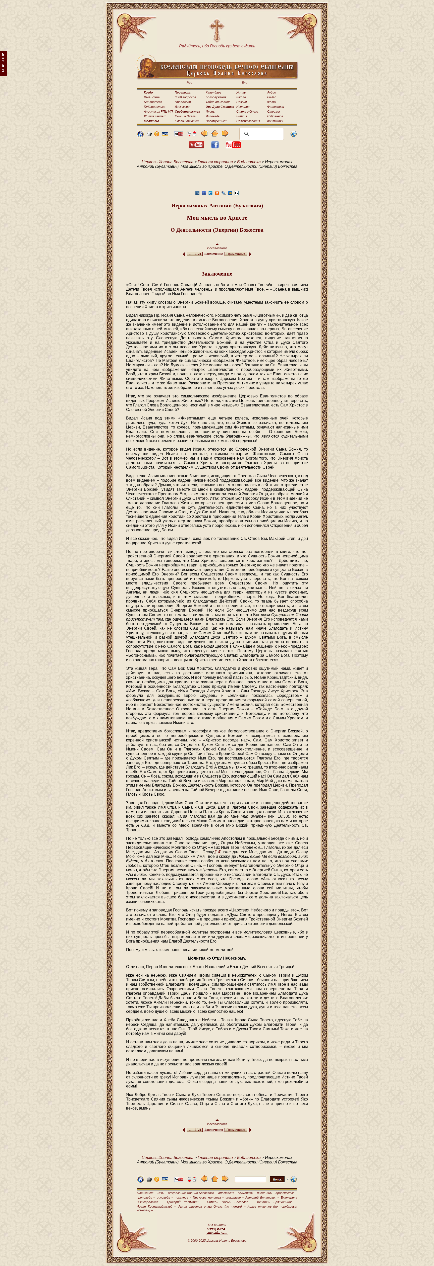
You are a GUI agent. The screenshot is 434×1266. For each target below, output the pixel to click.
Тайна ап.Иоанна (218, 102)
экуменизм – (247, 1193)
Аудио (271, 92)
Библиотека (153, 102)
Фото (271, 102)
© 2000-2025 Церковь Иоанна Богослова (217, 1240)
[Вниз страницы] (189, 135)
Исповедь (213, 116)
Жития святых (155, 116)
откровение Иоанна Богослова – (192, 1193)
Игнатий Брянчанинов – (277, 1202)
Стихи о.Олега (247, 111)
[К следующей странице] (225, 136)
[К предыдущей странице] (204, 136)
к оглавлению (217, 248)
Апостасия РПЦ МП (158, 111)
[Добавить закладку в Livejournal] (223, 194)
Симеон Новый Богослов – (230, 1202)
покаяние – (183, 1197)
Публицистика (155, 107)
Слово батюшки (187, 121)
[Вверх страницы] (194, 135)
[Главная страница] (140, 136)
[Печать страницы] (149, 135)
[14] (218, 852)
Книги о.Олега (185, 116)
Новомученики (216, 121)
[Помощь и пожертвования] (165, 134)
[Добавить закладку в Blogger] (217, 194)
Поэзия (241, 102)
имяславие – (235, 1197)
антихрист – (146, 1193)
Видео (271, 97)
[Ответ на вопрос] (156, 135)
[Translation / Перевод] (293, 136)
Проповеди (183, 102)
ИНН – (162, 1193)
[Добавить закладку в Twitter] (210, 194)
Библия (241, 116)
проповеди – (146, 1197)
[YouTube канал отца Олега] (178, 135)
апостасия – (227, 1193)
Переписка (183, 92)
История (242, 107)
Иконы (210, 111)
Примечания (236, 254)
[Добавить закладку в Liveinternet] (236, 194)
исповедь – (165, 1197)
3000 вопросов (185, 97)
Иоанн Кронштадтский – (156, 1206)
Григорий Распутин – (185, 1202)
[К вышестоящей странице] (214, 136)
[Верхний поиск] (261, 1182)
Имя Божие (152, 97)
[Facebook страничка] (215, 147)
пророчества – (286, 1193)
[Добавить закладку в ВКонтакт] (197, 194)
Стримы (273, 111)
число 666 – (266, 1193)
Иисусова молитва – (208, 1197)
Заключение (214, 254)
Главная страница (215, 162)
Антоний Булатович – (262, 1197)
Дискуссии (182, 107)
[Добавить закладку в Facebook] (204, 194)
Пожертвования (248, 121)
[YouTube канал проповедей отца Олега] (233, 147)
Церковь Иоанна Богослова (167, 162)
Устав (241, 92)
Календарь (213, 92)
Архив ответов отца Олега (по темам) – (212, 1206)
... (190, 254)
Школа (241, 97)
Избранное (275, 116)
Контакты (275, 121)
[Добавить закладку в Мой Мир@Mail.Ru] (230, 194)
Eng (244, 83)
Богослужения (216, 97)
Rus (189, 83)
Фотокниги (275, 107)
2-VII (197, 254)
